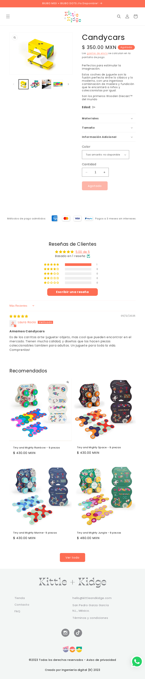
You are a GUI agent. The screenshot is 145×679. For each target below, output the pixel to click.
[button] (8, 16)
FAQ (17, 611)
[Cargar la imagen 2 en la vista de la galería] (35, 84)
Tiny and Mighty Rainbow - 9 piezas (36, 448)
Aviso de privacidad (101, 660)
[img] (18, 316)
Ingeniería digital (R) (77, 670)
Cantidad (89, 164)
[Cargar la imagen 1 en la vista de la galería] (23, 84)
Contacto (22, 605)
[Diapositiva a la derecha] (68, 84)
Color (86, 147)
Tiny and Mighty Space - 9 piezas (99, 447)
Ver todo (72, 557)
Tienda (20, 598)
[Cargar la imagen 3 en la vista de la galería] (46, 84)
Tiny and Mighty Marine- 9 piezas (35, 532)
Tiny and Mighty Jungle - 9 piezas (99, 532)
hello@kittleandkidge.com (92, 598)
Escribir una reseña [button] (72, 292)
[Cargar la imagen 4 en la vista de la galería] (58, 84)
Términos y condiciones (90, 618)
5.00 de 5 (83, 252)
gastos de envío (97, 53)
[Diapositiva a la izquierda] (13, 84)
